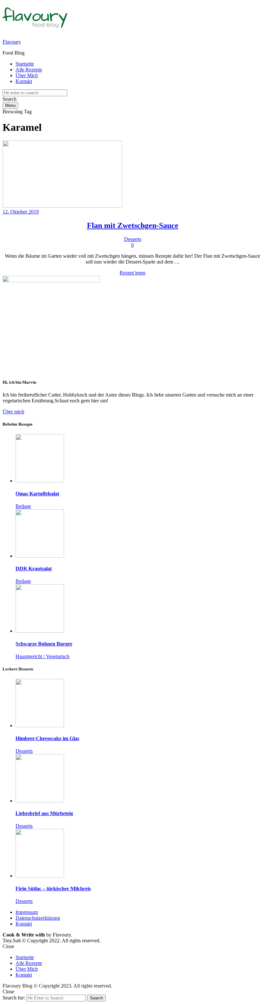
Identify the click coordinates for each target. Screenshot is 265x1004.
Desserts (132, 239)
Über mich (13, 411)
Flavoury (12, 42)
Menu (10, 105)
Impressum (27, 912)
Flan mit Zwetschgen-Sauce (132, 225)
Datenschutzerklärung (38, 918)
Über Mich (27, 75)
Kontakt (24, 81)
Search (96, 998)
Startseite (25, 64)
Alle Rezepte (29, 69)
